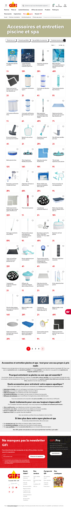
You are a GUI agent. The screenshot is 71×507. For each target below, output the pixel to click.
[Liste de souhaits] (17, 51)
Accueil (5, 17)
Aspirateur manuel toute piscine (42, 138)
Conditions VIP (36, 484)
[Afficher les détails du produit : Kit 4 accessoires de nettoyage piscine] (58, 176)
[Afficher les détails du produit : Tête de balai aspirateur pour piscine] (58, 153)
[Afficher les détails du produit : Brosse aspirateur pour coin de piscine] (28, 250)
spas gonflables (10, 427)
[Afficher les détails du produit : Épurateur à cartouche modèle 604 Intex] (13, 176)
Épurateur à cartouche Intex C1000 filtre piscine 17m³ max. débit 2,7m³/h (43, 235)
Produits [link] (47, 10)
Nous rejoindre (47, 480)
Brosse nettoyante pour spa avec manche (12, 138)
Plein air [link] (13, 10)
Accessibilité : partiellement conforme (54, 505)
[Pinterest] (9, 491)
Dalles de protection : (9, 392)
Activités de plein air (26, 17)
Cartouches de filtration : (10, 394)
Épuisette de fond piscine (57, 233)
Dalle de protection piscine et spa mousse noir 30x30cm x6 (12, 90)
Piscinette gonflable (24, 40)
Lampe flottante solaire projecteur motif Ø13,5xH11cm (27, 65)
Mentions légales (21, 505)
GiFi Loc (35, 486)
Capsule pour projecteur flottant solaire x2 (11, 285)
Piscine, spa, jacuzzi (37, 17)
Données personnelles (30, 505)
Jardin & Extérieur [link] (23, 10)
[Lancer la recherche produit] (23, 5)
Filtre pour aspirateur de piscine (57, 259)
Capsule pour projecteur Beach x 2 (42, 208)
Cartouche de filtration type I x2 (43, 89)
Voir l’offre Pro (56, 453)
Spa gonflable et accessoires (39, 40)
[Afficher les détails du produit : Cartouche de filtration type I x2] (43, 81)
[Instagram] (12, 487)
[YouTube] (16, 487)
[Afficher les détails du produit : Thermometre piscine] (28, 200)
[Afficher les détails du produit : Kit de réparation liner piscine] (58, 276)
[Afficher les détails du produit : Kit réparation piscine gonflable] (13, 55)
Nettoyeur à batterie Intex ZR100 (11, 233)
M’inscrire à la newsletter (36, 456)
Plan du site (7, 505)
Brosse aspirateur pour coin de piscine (28, 259)
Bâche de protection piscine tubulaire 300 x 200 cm (58, 209)
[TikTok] (12, 491)
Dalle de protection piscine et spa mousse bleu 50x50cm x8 (58, 115)
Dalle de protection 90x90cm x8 (42, 161)
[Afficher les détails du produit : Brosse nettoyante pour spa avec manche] (13, 130)
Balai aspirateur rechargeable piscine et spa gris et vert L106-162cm (58, 65)
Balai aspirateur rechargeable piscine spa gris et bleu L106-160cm (42, 115)
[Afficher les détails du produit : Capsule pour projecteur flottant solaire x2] (13, 276)
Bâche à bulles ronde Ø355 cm (27, 308)
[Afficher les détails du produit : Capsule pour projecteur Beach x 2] (43, 200)
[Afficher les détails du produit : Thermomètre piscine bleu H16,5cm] (58, 81)
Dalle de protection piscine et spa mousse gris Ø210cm (12, 333)
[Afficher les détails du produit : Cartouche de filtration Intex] (13, 105)
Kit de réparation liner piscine (58, 284)
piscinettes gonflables (12, 425)
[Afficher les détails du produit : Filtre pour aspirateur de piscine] (58, 250)
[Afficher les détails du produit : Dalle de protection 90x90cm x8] (43, 153)
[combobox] (35, 5)
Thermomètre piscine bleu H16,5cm (58, 89)
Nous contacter (27, 480)
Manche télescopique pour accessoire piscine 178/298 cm (12, 309)
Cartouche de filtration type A (28, 89)
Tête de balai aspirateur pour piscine (58, 161)
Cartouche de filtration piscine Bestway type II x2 (28, 115)
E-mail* (4, 454)
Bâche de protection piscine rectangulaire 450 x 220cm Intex (27, 333)
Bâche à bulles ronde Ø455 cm (57, 308)
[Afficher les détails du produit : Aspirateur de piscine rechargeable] (43, 55)
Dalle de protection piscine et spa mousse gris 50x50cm (42, 285)
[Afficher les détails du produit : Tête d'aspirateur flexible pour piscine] (28, 153)
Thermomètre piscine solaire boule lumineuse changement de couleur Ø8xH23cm (43, 260)
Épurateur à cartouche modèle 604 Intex (12, 184)
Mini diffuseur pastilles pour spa (58, 138)
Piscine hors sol (11, 40)
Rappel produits (27, 488)
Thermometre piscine (27, 208)
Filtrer (60, 45)
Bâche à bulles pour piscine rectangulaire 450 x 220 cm (42, 185)
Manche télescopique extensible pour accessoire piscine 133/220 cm (27, 235)
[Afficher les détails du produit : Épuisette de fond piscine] (58, 225)
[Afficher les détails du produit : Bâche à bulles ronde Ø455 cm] (58, 300)
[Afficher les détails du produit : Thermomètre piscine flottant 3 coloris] (43, 324)
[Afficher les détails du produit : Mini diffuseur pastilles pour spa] (58, 130)
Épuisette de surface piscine (27, 138)
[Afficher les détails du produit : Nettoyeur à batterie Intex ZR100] (13, 225)
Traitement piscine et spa (57, 40)
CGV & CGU (13, 505)
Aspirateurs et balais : (10, 389)
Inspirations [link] (17, 14)
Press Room (47, 486)
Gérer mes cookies (40, 505)
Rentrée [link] (6, 10)
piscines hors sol (10, 423)
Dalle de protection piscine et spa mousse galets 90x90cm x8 (12, 209)
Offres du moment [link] (37, 10)
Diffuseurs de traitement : (11, 396)
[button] (53, 5)
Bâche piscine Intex (11, 160)
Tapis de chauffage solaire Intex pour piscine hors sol (11, 260)
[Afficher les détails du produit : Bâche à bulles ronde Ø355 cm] (28, 300)
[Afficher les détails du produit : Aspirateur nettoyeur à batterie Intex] (28, 176)
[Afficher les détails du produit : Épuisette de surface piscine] (28, 130)
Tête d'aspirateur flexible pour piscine (27, 161)
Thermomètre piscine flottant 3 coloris (42, 332)
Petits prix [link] (55, 10)
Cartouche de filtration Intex (12, 114)
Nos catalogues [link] (28, 14)
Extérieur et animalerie (14, 17)
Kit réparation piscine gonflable (11, 64)
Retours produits (27, 486)
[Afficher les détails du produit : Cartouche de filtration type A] (28, 81)
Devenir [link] (38, 14)
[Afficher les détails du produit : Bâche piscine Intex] (13, 153)
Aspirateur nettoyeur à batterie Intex (28, 184)
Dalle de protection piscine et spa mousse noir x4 (58, 333)
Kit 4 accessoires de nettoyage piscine (57, 184)
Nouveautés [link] (8, 14)
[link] (47, 11)
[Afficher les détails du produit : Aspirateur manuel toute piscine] (43, 130)
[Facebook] (9, 487)
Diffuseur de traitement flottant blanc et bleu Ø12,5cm (27, 285)
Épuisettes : (7, 391)
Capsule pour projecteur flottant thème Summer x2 (42, 309)
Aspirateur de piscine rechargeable (42, 64)
